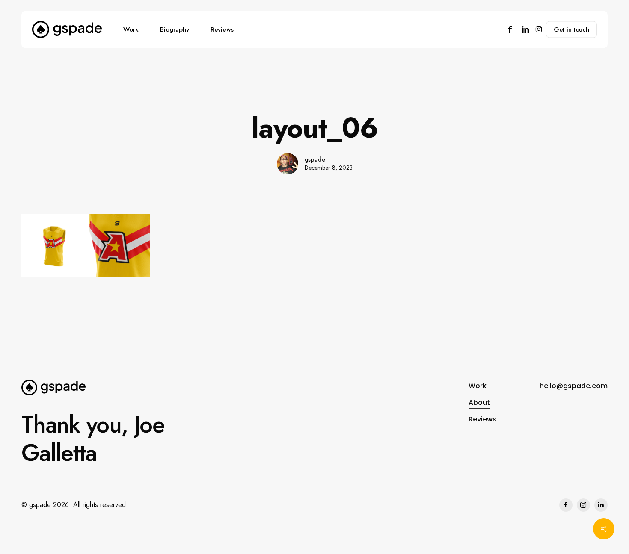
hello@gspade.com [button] (574, 386)
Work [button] (478, 386)
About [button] (479, 402)
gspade (315, 159)
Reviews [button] (482, 419)
